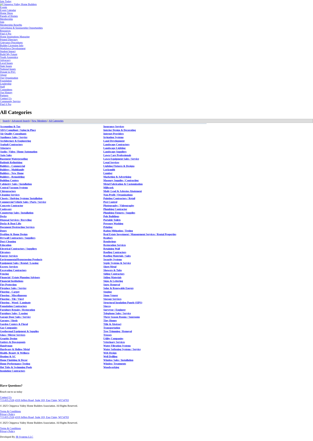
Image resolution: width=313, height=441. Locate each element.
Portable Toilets (112, 220)
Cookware (6, 209)
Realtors (108, 238)
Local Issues (6, 63)
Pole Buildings (111, 216)
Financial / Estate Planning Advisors (20, 277)
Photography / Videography (118, 205)
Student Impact (7, 51)
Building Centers (9, 180)
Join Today (5, 1)
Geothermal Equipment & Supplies (19, 331)
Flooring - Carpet (9, 291)
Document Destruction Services (17, 227)
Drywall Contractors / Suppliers (17, 238)
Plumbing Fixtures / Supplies (119, 212)
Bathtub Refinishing (11, 162)
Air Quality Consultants (13, 133)
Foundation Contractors (13, 306)
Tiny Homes (110, 320)
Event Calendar (8, 10)
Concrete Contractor (11, 205)
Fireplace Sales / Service (13, 288)
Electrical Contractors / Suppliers (18, 248)
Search (6, 120)
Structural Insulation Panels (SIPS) (122, 302)
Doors (3, 230)
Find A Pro (5, 33)
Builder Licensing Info (11, 45)
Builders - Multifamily (12, 169)
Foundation (6, 80)
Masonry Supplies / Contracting (121, 180)
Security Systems (112, 259)
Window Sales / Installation (118, 360)
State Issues (6, 66)
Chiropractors (8, 191)
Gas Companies (8, 327)
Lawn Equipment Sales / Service (121, 158)
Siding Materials (112, 277)
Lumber (107, 173)
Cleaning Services (10, 194)
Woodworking (111, 367)
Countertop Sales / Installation (16, 212)
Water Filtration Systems (117, 345)
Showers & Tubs (112, 270)
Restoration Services (114, 245)
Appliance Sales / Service (13, 137)
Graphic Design (8, 338)
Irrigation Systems (113, 137)
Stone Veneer (110, 295)
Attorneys (5, 148)
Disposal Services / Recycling (16, 220)
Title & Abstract (112, 324)
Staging (107, 291)
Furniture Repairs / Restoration (17, 309)
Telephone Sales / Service (117, 313)
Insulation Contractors (12, 370)
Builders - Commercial (12, 166)
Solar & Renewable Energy (118, 288)
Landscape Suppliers (115, 151)
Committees (6, 89)
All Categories (56, 120)
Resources (5, 30)
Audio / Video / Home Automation (18, 151)
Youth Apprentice (9, 57)
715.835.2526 (7, 400)
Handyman (6, 345)
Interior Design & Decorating (119, 130)
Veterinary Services (114, 342)
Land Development (114, 140)
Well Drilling (110, 356)
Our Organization (9, 77)
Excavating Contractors (13, 270)
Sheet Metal (109, 266)
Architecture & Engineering (15, 140)
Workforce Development (12, 48)
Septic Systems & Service (117, 263)
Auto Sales (6, 155)
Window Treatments (114, 363)
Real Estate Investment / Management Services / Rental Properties (139, 234)
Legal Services (111, 162)
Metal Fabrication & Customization (123, 184)
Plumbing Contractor (115, 209)
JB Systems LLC (24, 436)
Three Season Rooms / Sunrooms (121, 317)
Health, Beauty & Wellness (14, 352)
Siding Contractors (113, 273)
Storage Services (112, 299)
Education (5, 245)
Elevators (5, 252)
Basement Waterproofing (14, 158)
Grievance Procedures (11, 42)
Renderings (109, 241)
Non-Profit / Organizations (118, 194)
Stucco (107, 306)
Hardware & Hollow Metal (15, 349)
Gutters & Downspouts (12, 342)
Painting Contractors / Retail (119, 198)
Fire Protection (8, 284)
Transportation (111, 327)
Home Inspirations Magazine (15, 36)
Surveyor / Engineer (114, 309)
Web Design (110, 352)
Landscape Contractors (116, 144)
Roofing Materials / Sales (117, 255)
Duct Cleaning (8, 241)
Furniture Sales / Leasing (14, 313)
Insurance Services (113, 126)
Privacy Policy (7, 414)
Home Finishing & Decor (14, 360)
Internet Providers (113, 133)
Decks (3, 216)
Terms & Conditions (10, 411)
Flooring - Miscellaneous (13, 295)
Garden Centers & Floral (14, 324)
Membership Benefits (11, 25)
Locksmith (109, 169)
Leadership (5, 83)
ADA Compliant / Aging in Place (18, 130)
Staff (2, 86)
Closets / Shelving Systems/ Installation (21, 198)
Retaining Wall (111, 248)
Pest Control (110, 202)
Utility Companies (113, 338)
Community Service (10, 101)
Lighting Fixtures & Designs (118, 166)
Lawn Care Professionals (117, 155)
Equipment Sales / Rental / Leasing (19, 263)
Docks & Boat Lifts (10, 223)
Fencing (4, 273)
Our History (6, 92)
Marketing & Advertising (117, 176)
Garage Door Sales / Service (15, 317)
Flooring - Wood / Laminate (15, 302)
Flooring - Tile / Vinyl (12, 299)
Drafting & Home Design (14, 234)
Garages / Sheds (9, 320)
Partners (4, 95)
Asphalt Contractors (11, 144)
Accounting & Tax (10, 126)
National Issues (8, 69)
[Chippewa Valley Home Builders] (18, 4)
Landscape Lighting (114, 148)
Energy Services (9, 255)
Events (3, 7)
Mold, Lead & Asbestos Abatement (122, 191)
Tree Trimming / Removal (117, 331)
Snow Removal (111, 284)
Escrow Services (9, 266)
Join (2, 22)
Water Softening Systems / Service (122, 349)
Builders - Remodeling (12, 176)
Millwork (108, 187)
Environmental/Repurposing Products (21, 259)
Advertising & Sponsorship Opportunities (21, 27)
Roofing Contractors (114, 252)
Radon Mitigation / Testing (118, 230)
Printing (107, 227)
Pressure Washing (113, 223)
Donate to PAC (8, 72)
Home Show (6, 13)
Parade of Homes (9, 16)
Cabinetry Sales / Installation (16, 184)
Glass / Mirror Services (12, 335)
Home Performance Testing (15, 363)
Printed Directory (9, 39)
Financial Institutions (11, 281)
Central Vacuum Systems (14, 187)
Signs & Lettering (113, 281)
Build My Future (8, 54)
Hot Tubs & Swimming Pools (16, 367)
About (3, 75)
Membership (6, 19)
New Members (39, 120)
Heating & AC (8, 356)
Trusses (107, 335)
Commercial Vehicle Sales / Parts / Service (23, 202)
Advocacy (5, 60)
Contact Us (6, 98)
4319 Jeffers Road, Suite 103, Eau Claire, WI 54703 (42, 400)
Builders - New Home (12, 173)
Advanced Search (20, 120)
